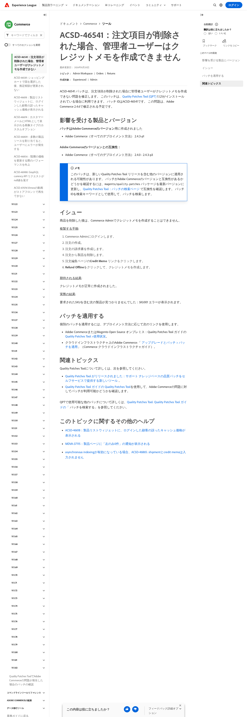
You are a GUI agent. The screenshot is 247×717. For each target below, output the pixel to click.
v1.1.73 (14, 598)
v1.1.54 (15, 451)
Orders (99, 73)
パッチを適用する (213, 75)
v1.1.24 (15, 219)
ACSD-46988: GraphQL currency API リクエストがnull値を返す (29, 176)
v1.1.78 (14, 637)
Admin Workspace (83, 73)
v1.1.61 (14, 505)
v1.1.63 (15, 521)
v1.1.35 (15, 304)
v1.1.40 (15, 343)
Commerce (90, 23)
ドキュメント (69, 23)
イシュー (207, 68)
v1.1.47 (14, 397)
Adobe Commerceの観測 (19, 700)
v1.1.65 (15, 536)
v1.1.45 (15, 382)
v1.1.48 (15, 405)
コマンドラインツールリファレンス (24, 693)
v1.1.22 (15, 204)
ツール (106, 23)
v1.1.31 (14, 274)
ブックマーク (210, 45)
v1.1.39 (15, 335)
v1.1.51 (14, 428)
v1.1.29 (15, 258)
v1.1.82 (15, 668)
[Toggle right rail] (202, 15)
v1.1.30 (15, 266)
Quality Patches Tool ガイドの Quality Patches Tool (97, 387)
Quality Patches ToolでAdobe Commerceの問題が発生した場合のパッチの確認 (26, 680)
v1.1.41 (14, 351)
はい (210, 33)
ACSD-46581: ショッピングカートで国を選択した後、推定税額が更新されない (29, 84)
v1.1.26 (15, 235)
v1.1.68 (15, 559)
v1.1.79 (14, 644)
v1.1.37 (14, 320)
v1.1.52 (15, 436)
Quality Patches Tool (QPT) (139, 96)
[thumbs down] (135, 709)
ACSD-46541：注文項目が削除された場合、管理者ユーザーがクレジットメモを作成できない (29, 63)
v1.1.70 (14, 575)
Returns (111, 73)
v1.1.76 (14, 621)
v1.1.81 (14, 660)
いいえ (222, 33)
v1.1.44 (15, 374)
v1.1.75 (14, 614)
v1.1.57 (14, 474)
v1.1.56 (15, 467)
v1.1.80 (15, 652)
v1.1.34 (15, 297)
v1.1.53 (15, 444)
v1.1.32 (15, 281)
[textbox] (24, 35)
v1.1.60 (15, 498)
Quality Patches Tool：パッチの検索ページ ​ (111, 189)
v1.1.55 (15, 459)
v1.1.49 (15, 413)
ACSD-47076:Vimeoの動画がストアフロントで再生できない (29, 192)
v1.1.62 (15, 513)
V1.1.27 (14, 243)
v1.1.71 (14, 583)
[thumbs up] (127, 709)
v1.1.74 (14, 606)
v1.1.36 (15, 312)
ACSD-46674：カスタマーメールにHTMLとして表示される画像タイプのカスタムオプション (29, 123)
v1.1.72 (14, 590)
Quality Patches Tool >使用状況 (85, 336)
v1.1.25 (15, 227)
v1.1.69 (15, 567)
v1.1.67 (14, 552)
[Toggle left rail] (45, 15)
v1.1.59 (15, 490)
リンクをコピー (231, 45)
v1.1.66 (15, 544)
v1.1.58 (15, 482)
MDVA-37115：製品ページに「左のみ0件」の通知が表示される (107, 444)
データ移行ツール (15, 708)
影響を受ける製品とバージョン (221, 60)
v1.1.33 (15, 289)
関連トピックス (211, 83)
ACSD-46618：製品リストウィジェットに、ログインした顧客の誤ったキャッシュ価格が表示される (29, 103)
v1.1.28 (15, 250)
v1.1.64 (15, 529)
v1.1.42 (15, 359)
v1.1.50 (15, 420)
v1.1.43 (15, 366)
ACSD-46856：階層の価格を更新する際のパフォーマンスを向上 (29, 160)
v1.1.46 (15, 389)
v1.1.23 (15, 212)
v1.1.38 (15, 328)
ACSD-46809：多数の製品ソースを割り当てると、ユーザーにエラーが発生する (29, 143)
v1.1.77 (14, 629)
